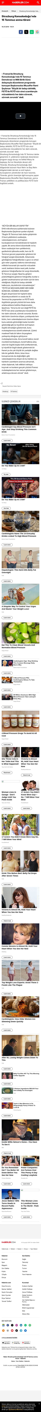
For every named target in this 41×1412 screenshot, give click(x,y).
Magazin (4, 1265)
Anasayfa (5, 11)
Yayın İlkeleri (33, 1249)
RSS (23, 1311)
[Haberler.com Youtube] (12, 1331)
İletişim (19, 1249)
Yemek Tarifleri (6, 1301)
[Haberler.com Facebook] (7, 1325)
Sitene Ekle (26, 1314)
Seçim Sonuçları (7, 1292)
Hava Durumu (6, 1286)
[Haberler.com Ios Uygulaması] (6, 1342)
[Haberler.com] (9, 1242)
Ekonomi (4, 1259)
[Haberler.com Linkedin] (21, 1325)
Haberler (5, 1256)
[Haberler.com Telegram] (21, 1331)
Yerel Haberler (27, 1274)
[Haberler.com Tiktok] (16, 1331)
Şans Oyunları (6, 1295)
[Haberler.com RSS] (3, 1331)
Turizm (24, 1268)
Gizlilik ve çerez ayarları (10, 1365)
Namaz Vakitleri (7, 1289)
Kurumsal (25, 1282)
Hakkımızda (5, 1249)
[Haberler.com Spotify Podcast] (30, 1325)
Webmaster (26, 1305)
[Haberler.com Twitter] (12, 1325)
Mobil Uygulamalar (28, 1308)
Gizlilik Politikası (27, 1289)
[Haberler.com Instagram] (16, 1325)
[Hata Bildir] (21, 1365)
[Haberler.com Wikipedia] (7, 1331)
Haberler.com (6, 1282)
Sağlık (24, 1259)
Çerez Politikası (27, 1292)
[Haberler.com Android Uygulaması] (16, 1342)
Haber (13, 1361)
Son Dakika (5, 1268)
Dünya (14, 11)
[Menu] (3, 2)
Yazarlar (24, 1271)
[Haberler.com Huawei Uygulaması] (26, 1342)
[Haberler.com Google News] (3, 1325)
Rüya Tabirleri (6, 1298)
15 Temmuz (14, 391)
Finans (24, 1265)
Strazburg (5, 391)
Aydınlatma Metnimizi (16, 1409)
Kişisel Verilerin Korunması (27, 1296)
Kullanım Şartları (27, 1286)
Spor (3, 1262)
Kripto (4, 1271)
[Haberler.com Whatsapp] (25, 1325)
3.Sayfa (4, 1274)
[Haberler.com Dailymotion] (25, 1331)
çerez (3, 1406)
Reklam (13, 1249)
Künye (26, 1249)
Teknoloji (25, 1262)
